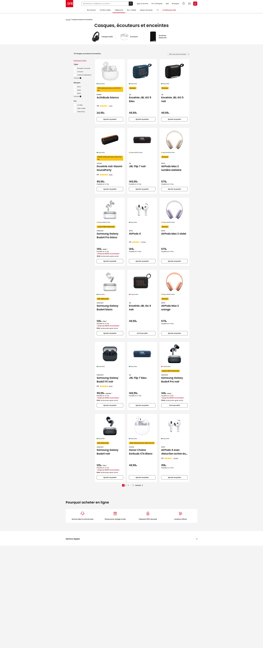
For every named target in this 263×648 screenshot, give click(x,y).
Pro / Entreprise (157, 4)
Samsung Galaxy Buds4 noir (107, 451)
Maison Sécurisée (146, 10)
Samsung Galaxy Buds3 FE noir (107, 379)
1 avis (110, 106)
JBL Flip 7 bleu (137, 378)
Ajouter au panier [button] (110, 119)
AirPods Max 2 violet (173, 233)
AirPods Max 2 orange (170, 307)
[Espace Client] (195, 4)
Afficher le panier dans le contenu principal (184, 4)
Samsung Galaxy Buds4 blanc (107, 307)
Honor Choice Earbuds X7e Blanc (141, 451)
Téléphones (119, 10)
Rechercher (131, 4)
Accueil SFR (69, 3)
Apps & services (142, 4)
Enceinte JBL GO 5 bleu (140, 99)
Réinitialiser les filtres (80, 61)
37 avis (143, 242)
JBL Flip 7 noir (137, 166)
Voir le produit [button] (142, 333)
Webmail (189, 4)
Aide (167, 4)
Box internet (91, 10)
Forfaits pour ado (169, 10)
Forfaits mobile (105, 10)
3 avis (110, 175)
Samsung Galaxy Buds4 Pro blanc (107, 235)
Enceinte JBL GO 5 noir (172, 99)
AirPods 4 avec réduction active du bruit (173, 452)
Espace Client (195, 3)
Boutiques (175, 4)
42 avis (176, 458)
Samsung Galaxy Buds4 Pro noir (172, 379)
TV (158, 10)
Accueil (68, 19)
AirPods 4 (135, 233)
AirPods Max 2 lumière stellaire (171, 168)
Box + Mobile (131, 10)
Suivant (138, 485)
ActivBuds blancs (108, 97)
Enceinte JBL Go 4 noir (140, 307)
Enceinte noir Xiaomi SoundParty (109, 168)
